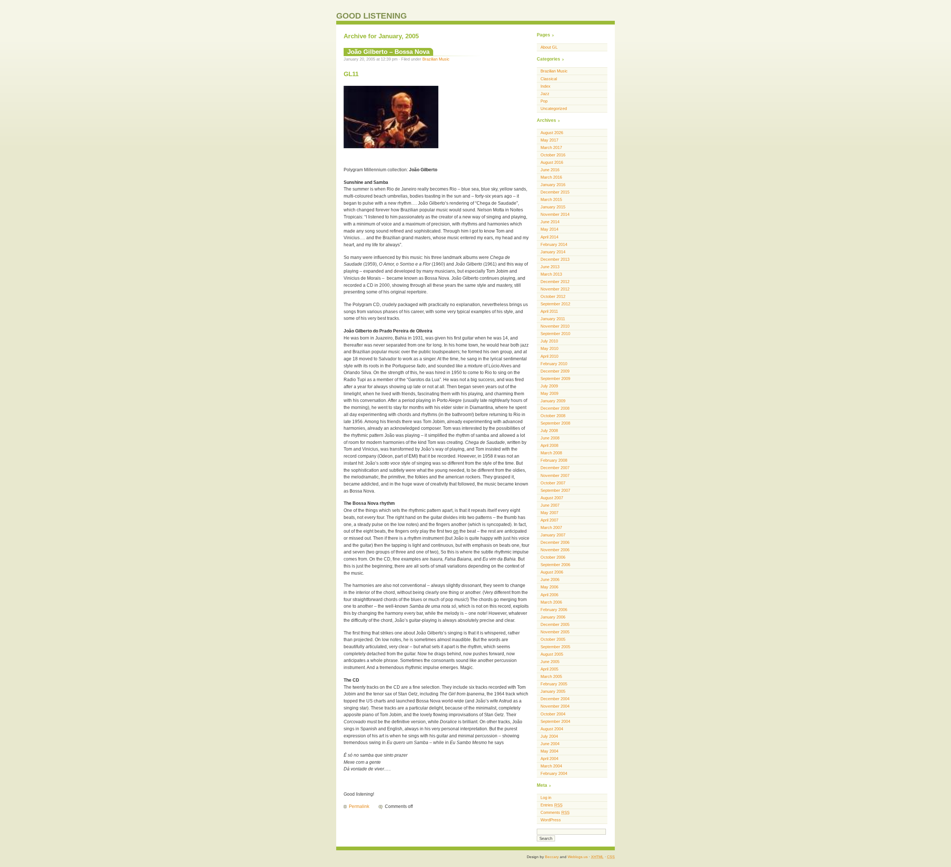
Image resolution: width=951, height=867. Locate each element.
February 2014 (554, 244)
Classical (549, 79)
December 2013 (555, 259)
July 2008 (549, 430)
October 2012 (553, 296)
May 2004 (549, 751)
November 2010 (555, 326)
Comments (555, 812)
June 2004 (550, 743)
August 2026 (552, 132)
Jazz (545, 93)
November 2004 (555, 706)
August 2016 (552, 162)
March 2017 (551, 147)
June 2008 (550, 438)
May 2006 (549, 587)
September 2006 (555, 564)
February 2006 (554, 609)
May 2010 (549, 348)
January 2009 (553, 401)
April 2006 (549, 594)
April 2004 (549, 758)
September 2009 (555, 378)
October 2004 (553, 714)
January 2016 (553, 184)
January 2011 (553, 318)
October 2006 (553, 557)
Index (546, 86)
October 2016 (553, 155)
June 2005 (550, 661)
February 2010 (554, 363)
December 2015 (555, 192)
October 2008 (553, 415)
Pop (544, 101)
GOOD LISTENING (371, 15)
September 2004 (555, 721)
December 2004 (555, 698)
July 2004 (549, 736)
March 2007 (551, 527)
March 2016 (551, 177)
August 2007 (552, 498)
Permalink (359, 806)
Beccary (552, 857)
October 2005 (553, 639)
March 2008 (551, 453)
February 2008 (554, 460)
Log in (546, 797)
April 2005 (549, 669)
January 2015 (553, 207)
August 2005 (552, 654)
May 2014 (549, 229)
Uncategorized (554, 108)
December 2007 (555, 467)
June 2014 (550, 222)
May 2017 (549, 140)
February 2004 (554, 773)
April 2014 (549, 237)
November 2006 (555, 550)
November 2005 (555, 632)
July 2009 (549, 386)
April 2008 (549, 445)
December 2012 (555, 281)
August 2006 (552, 572)
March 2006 (551, 602)
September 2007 (555, 490)
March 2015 (551, 199)
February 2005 (554, 684)
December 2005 (555, 624)
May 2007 (549, 512)
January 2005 (553, 691)
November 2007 (555, 475)
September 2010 (555, 333)
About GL (549, 47)
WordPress (551, 820)
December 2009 (555, 371)
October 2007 (553, 483)
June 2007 (550, 505)
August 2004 (552, 729)
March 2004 (551, 766)
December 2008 (555, 408)
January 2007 (553, 535)
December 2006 (555, 542)
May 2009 (549, 393)
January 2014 (553, 252)
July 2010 (549, 341)
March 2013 (551, 274)
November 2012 (555, 289)
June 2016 (550, 170)
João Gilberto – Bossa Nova (388, 51)
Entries (551, 805)
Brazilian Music (435, 59)
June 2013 (550, 266)
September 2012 (555, 304)
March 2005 (551, 676)
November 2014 (555, 214)
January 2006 (553, 617)
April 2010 (549, 356)
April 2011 (549, 311)
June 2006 (550, 579)
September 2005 (555, 646)
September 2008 (555, 423)
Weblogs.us (578, 857)
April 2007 (549, 520)
